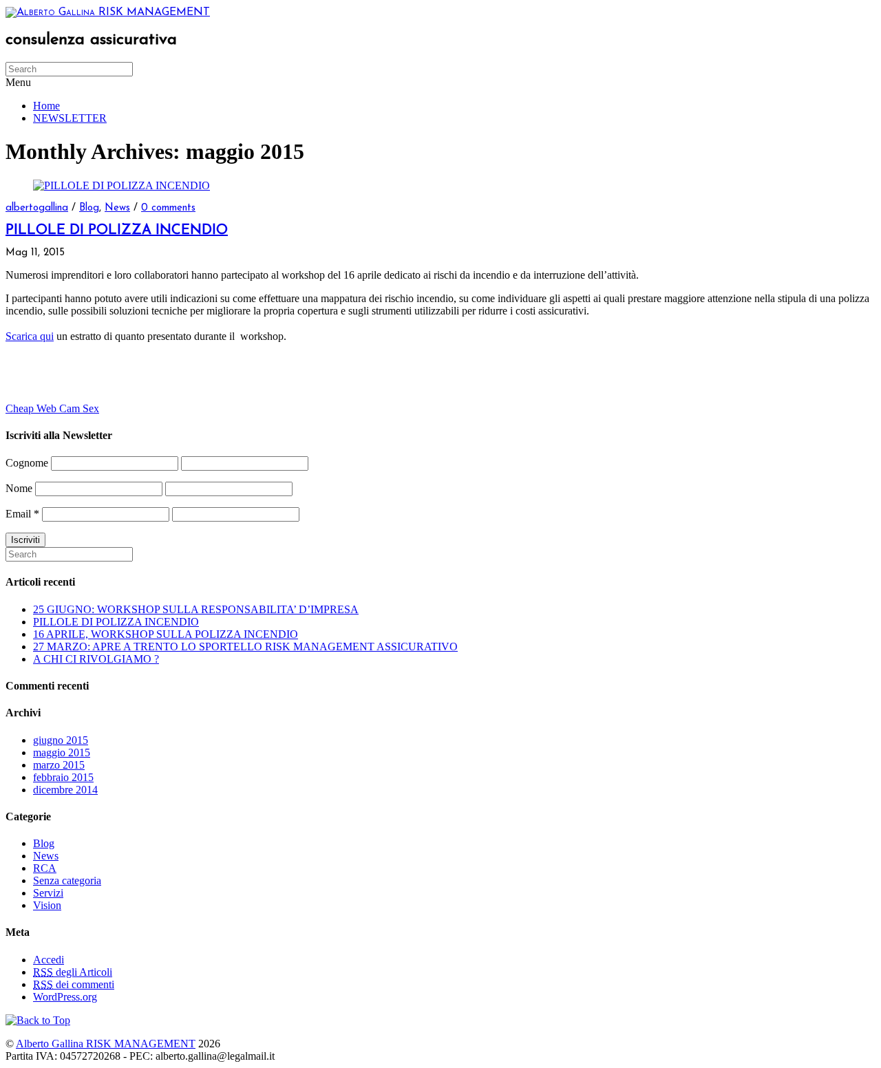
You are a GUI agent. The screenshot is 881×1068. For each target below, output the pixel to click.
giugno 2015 (60, 740)
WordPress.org (65, 997)
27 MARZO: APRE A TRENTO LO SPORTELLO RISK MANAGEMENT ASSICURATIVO (245, 646)
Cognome (27, 463)
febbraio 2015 (63, 777)
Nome (19, 488)
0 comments (168, 208)
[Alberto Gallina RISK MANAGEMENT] (108, 12)
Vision (47, 905)
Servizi (48, 893)
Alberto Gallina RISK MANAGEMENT (105, 1043)
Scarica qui (30, 336)
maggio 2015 (61, 752)
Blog (89, 208)
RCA (44, 868)
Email (22, 514)
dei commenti (73, 984)
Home (46, 105)
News (117, 208)
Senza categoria (67, 880)
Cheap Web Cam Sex (52, 408)
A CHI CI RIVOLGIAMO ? (96, 659)
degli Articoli (72, 972)
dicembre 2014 (65, 789)
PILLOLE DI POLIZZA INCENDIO (117, 230)
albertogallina (37, 208)
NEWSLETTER (70, 118)
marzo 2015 (59, 765)
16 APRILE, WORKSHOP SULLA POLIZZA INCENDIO (165, 634)
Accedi (48, 959)
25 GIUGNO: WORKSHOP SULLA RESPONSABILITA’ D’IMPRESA (196, 609)
